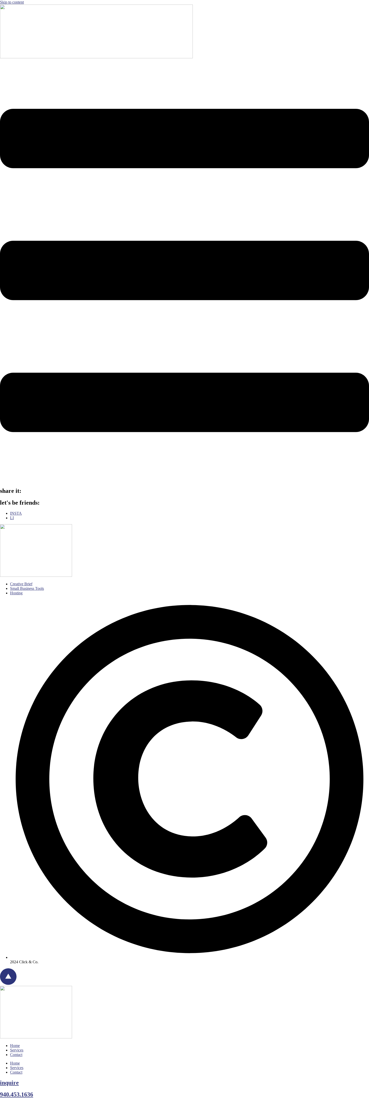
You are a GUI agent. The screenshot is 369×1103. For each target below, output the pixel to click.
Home (15, 1045)
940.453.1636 (16, 1094)
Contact (16, 1054)
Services (16, 1050)
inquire (9, 1082)
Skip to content (12, 2)
